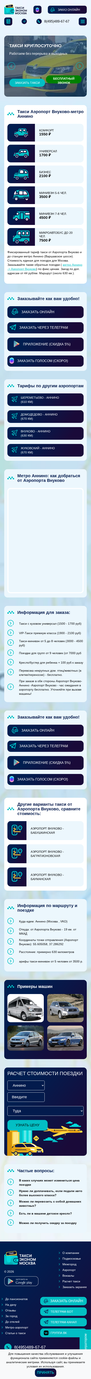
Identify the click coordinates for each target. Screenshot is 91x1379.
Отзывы (10, 1310)
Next (80, 66)
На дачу (10, 1304)
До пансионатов (16, 1299)
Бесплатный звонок (63, 80)
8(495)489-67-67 (56, 21)
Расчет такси (71, 1281)
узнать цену (27, 1125)
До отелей (12, 1321)
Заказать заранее (74, 1287)
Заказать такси (27, 82)
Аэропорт (69, 1270)
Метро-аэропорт (16, 1327)
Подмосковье (71, 1258)
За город (11, 1316)
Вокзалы (68, 1275)
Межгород (69, 1264)
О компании (70, 1253)
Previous (11, 66)
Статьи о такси (15, 1333)
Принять (45, 1372)
